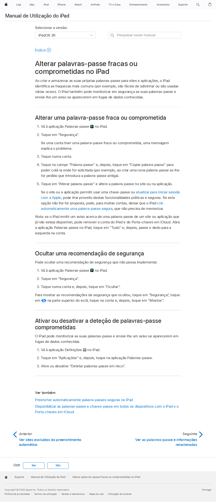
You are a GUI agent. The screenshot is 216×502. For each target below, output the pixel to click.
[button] (198, 4)
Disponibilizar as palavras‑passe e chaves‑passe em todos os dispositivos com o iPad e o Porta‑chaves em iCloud (107, 409)
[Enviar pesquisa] (112, 35)
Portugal (206, 489)
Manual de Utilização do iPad (37, 16)
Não (58, 465)
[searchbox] (144, 35)
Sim (34, 465)
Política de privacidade (17, 494)
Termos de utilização (45, 494)
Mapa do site (96, 494)
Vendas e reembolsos (73, 494)
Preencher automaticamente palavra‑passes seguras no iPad (84, 400)
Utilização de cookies (120, 494)
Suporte (19, 477)
